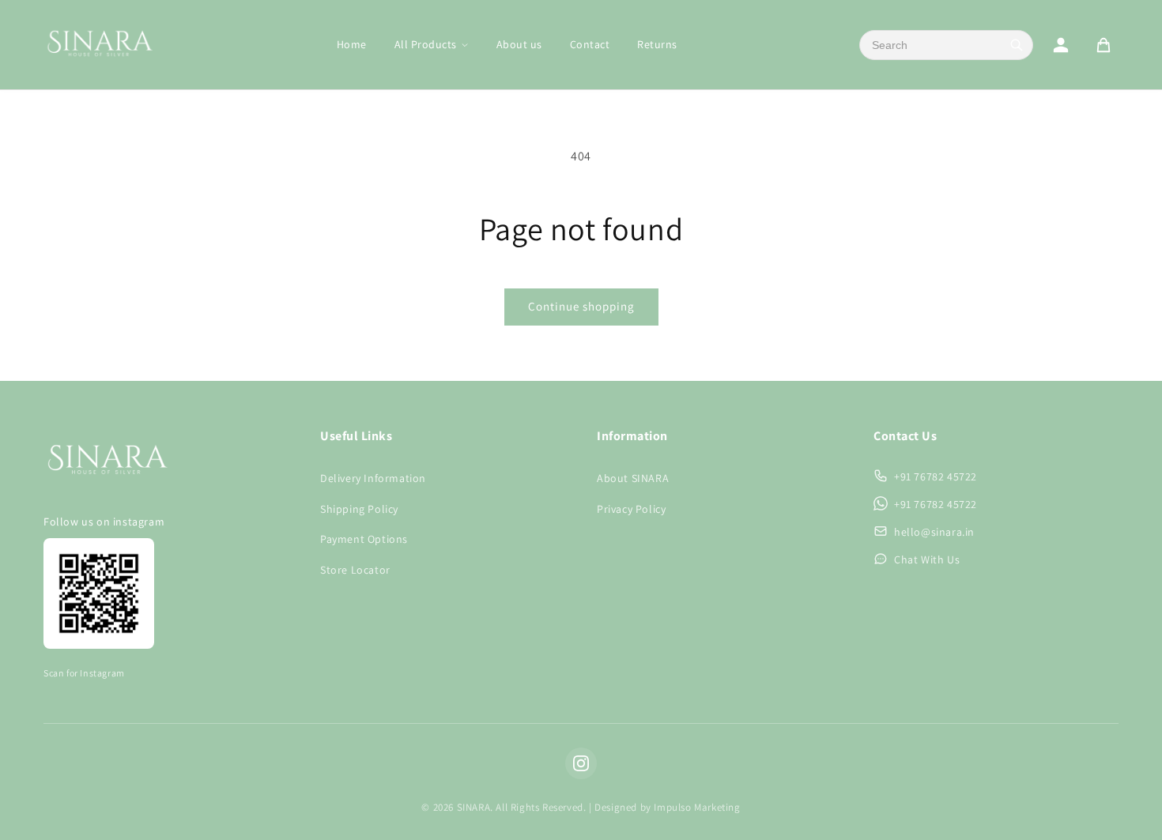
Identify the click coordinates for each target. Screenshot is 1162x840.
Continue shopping (581, 306)
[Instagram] (581, 763)
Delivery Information (373, 478)
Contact (590, 44)
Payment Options (364, 539)
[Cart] (1103, 45)
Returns (657, 44)
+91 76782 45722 (935, 476)
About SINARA (633, 478)
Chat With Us (927, 559)
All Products (425, 44)
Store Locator (355, 570)
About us (519, 44)
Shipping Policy (359, 509)
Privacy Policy (631, 509)
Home (352, 44)
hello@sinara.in (934, 532)
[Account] (1061, 45)
